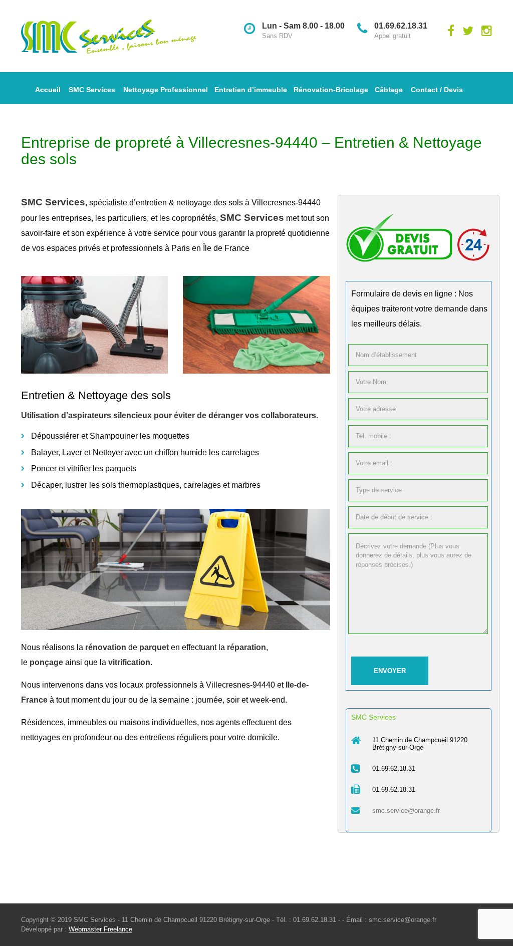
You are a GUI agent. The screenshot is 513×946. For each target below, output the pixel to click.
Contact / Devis (437, 90)
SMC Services (92, 90)
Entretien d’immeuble (250, 90)
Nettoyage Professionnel (165, 90)
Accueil (48, 90)
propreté (271, 233)
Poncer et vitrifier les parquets (83, 468)
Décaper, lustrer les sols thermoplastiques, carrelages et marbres (146, 485)
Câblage (389, 90)
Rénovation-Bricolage (331, 90)
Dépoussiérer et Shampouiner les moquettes (110, 436)
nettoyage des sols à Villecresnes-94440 (249, 202)
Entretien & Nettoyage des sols (96, 395)
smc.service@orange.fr (406, 810)
